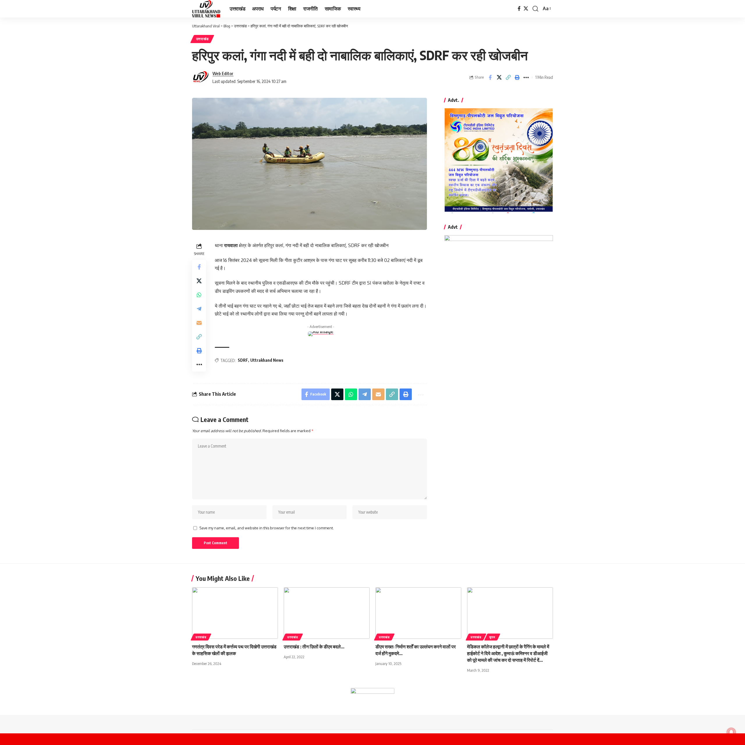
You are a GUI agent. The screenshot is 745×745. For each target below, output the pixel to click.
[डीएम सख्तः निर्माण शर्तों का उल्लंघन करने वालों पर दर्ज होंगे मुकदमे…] (418, 613)
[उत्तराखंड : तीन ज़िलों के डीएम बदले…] (327, 613)
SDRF (243, 360)
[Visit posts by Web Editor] (201, 77)
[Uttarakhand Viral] (206, 8)
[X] (526, 9)
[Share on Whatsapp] (199, 295)
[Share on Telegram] (199, 309)
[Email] (199, 323)
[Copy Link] (508, 77)
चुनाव (492, 637)
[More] (526, 77)
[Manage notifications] (731, 732)
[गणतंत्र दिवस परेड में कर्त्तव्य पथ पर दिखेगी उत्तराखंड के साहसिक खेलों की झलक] (235, 613)
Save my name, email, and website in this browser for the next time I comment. (266, 528)
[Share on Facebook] (490, 77)
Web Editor (222, 73)
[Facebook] (519, 9)
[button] (535, 9)
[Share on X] (499, 77)
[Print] (517, 77)
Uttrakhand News (266, 360)
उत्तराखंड (202, 39)
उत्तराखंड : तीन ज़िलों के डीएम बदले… (314, 647)
